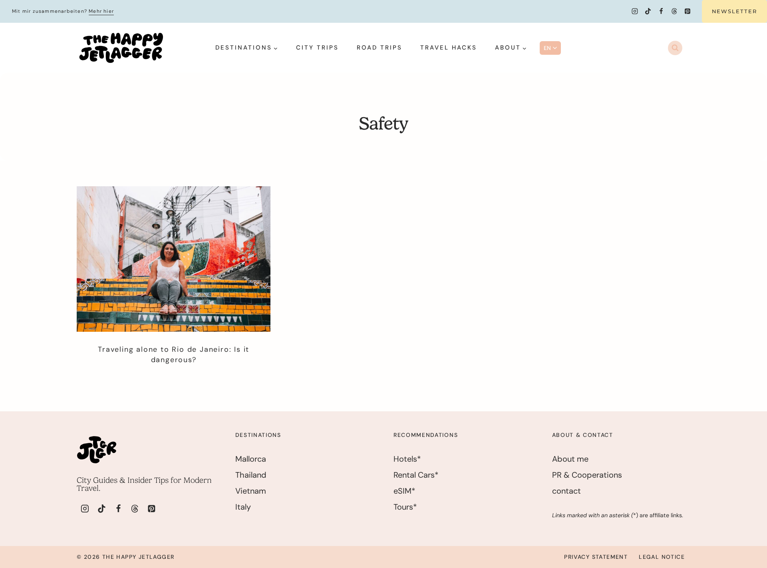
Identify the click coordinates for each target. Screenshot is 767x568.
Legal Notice (662, 556)
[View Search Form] (675, 48)
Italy (243, 507)
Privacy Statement (596, 556)
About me (570, 459)
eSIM (402, 491)
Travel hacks (448, 48)
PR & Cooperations (587, 475)
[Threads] (674, 11)
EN (547, 48)
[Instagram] (634, 11)
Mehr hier (101, 11)
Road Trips (379, 48)
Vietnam (250, 491)
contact (566, 491)
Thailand (250, 475)
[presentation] (173, 259)
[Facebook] (661, 11)
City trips (317, 48)
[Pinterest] (687, 11)
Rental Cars (414, 475)
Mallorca (250, 459)
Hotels (405, 459)
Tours (403, 507)
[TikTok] (648, 11)
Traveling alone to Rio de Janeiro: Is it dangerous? (173, 354)
